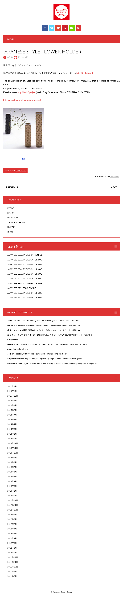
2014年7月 (12, 415)
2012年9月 (12, 515)
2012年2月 (12, 548)
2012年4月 (12, 538)
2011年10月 (12, 567)
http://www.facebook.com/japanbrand (22, 100)
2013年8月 (12, 462)
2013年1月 (12, 495)
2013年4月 (12, 481)
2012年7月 (12, 524)
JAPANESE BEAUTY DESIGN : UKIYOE (24, 260)
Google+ (58, 28)
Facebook (45, 28)
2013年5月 (12, 477)
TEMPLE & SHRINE (16, 222)
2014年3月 (12, 429)
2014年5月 (12, 420)
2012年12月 (12, 500)
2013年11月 (12, 448)
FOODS (10, 208)
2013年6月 (12, 472)
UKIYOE (11, 227)
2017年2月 (12, 386)
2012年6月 (12, 529)
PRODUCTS (21, 170)
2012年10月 (12, 510)
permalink (115, 176)
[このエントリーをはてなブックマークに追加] (23, 159)
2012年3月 (12, 543)
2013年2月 (12, 491)
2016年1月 (12, 391)
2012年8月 (12, 519)
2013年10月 (12, 453)
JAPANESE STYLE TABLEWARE (21, 288)
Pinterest (65, 28)
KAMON (10, 213)
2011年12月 (12, 557)
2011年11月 (12, 562)
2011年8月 (12, 576)
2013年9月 (12, 458)
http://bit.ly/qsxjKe (85, 73)
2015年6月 (12, 400)
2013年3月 (12, 486)
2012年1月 (12, 552)
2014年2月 (12, 434)
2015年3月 (12, 405)
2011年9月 (12, 572)
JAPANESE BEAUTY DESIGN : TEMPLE (24, 255)
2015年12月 (12, 396)
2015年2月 (12, 410)
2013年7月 (12, 467)
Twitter (51, 28)
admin (10, 57)
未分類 (10, 232)
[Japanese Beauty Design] (61, 19)
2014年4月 (12, 424)
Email (72, 28)
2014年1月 (12, 438)
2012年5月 (12, 533)
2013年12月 (12, 443)
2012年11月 (12, 505)
